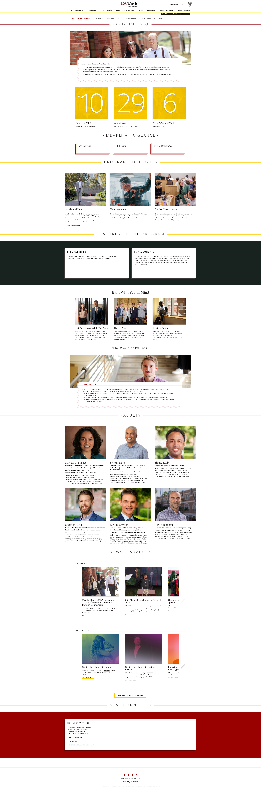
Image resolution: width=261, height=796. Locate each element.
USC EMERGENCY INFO (158, 789)
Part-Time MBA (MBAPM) (80, 19)
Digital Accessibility (138, 791)
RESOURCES (105, 771)
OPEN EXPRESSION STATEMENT (141, 789)
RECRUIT (165, 13)
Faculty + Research (147, 10)
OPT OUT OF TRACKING (123, 791)
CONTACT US (72, 741)
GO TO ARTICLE (88, 677)
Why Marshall (77, 10)
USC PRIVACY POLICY (102, 789)
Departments (106, 10)
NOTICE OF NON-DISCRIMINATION (120, 789)
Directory (174, 5)
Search (183, 5)
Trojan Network (166, 10)
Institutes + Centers (125, 10)
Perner (107, 670)
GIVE (175, 13)
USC (138, 771)
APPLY (184, 13)
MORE (84, 615)
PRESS (123, 771)
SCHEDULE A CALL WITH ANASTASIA (80, 745)
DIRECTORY (156, 771)
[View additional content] (183, 598)
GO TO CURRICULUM (73, 225)
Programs (92, 10)
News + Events (184, 10)
